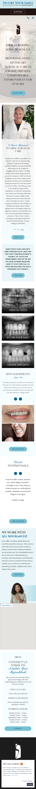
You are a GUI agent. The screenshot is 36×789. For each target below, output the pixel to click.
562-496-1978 (22, 694)
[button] (15, 399)
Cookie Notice (14, 775)
